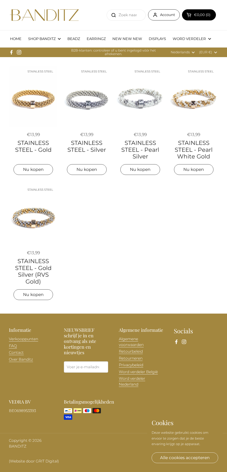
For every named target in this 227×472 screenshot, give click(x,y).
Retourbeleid (131, 351)
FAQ (13, 346)
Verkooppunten (23, 339)
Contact (16, 352)
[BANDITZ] (44, 15)
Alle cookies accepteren (185, 457)
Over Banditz (21, 359)
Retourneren (131, 358)
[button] (199, 14)
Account (167, 15)
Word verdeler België (138, 372)
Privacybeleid (131, 365)
